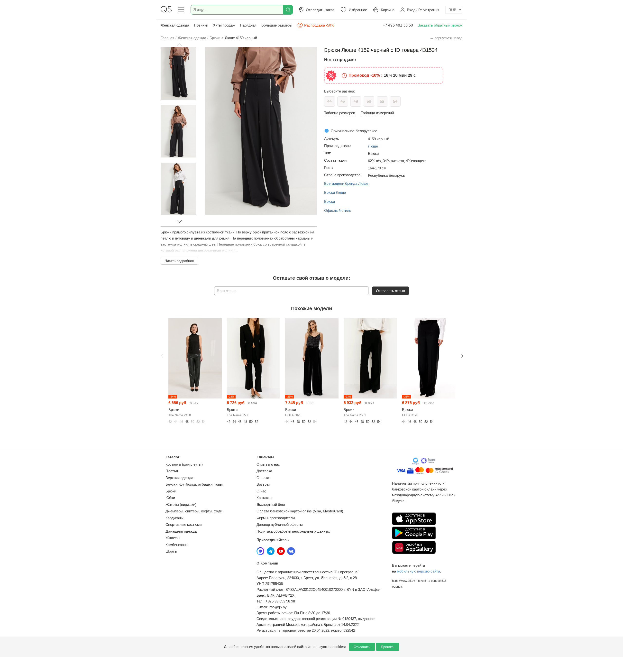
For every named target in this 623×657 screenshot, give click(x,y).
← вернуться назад (446, 38)
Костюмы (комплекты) (184, 464)
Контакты (264, 498)
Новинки (201, 25)
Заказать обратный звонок (440, 25)
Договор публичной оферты (280, 524)
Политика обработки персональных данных (293, 531)
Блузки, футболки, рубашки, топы (194, 484)
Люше (373, 146)
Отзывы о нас (268, 464)
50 (369, 101)
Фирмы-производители (276, 518)
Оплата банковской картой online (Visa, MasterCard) (300, 511)
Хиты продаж (224, 25)
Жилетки (172, 538)
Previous (161, 355)
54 (395, 101)
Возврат (263, 484)
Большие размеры (276, 25)
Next (461, 355)
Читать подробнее (179, 261)
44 (329, 101)
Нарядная (248, 25)
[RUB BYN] (453, 10)
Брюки (170, 491)
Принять (387, 647)
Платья (171, 471)
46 (342, 101)
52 (382, 101)
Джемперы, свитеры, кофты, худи (193, 511)
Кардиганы (174, 518)
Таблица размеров (339, 113)
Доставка (264, 471)
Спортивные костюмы (183, 524)
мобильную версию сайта (418, 571)
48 (356, 101)
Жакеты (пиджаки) (180, 504)
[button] (179, 44)
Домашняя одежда (181, 531)
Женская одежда (175, 25)
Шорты (171, 551)
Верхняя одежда (179, 478)
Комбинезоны (176, 545)
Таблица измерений (377, 113)
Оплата (263, 478)
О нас (261, 491)
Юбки (170, 498)
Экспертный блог (271, 504)
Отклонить (362, 647)
